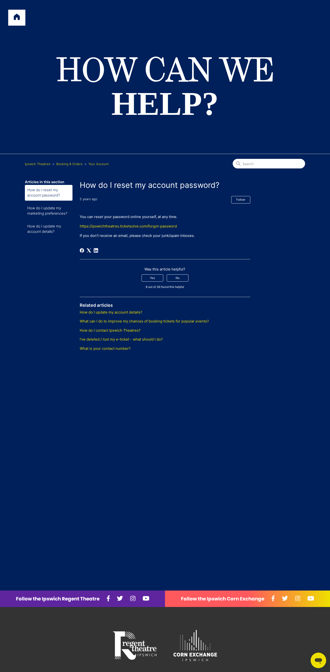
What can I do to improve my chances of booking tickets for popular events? (144, 321)
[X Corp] (89, 250)
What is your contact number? (105, 348)
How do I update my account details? (44, 229)
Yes (152, 278)
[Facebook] (82, 250)
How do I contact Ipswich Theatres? (110, 330)
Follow (240, 199)
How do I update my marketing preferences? (47, 211)
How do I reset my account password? (43, 193)
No (177, 278)
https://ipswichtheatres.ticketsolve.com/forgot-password (128, 226)
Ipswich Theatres (37, 164)
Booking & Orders (69, 164)
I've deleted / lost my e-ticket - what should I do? (121, 339)
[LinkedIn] (96, 250)
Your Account (98, 164)
